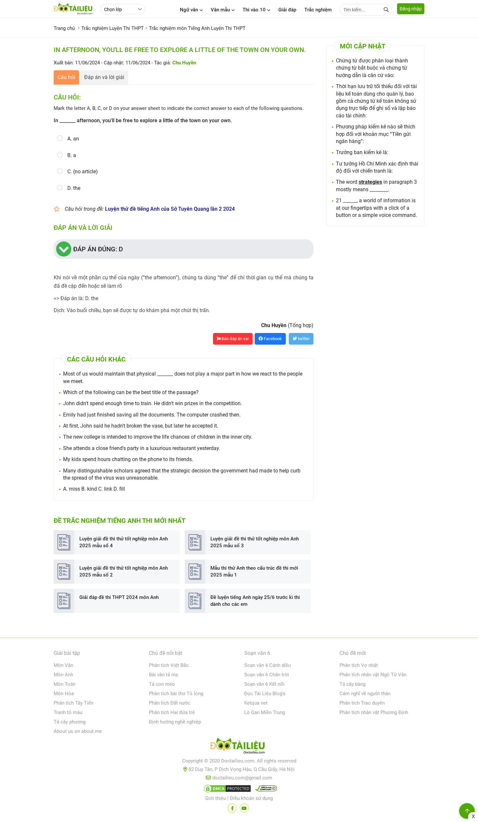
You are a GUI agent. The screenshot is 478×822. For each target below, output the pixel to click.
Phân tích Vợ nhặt (358, 665)
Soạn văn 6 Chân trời (266, 675)
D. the (73, 188)
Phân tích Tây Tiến (73, 703)
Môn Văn (63, 665)
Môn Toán (64, 684)
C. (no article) (82, 171)
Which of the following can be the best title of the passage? (131, 392)
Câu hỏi (66, 77)
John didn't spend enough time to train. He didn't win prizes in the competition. (152, 403)
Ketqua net (256, 703)
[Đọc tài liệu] (232, 808)
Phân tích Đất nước (169, 703)
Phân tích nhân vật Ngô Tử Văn (372, 675)
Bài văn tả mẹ (163, 675)
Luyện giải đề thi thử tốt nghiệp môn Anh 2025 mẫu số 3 (254, 542)
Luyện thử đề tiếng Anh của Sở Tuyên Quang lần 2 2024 (170, 209)
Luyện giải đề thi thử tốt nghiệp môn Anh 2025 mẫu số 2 (123, 571)
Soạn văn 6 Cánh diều (267, 665)
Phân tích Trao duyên (362, 703)
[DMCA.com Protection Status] (226, 790)
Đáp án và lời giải (104, 77)
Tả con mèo (162, 684)
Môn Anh (63, 675)
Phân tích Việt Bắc (169, 665)
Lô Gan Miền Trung (264, 712)
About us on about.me (78, 731)
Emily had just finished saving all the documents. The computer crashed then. (152, 415)
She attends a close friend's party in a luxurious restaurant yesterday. (141, 448)
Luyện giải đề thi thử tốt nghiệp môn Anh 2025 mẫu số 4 (123, 542)
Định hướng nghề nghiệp (175, 722)
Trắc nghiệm (318, 10)
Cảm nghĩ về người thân (365, 693)
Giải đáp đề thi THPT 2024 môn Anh (119, 597)
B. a (71, 155)
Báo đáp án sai (234, 338)
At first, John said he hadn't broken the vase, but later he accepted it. (140, 426)
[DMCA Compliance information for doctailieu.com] (264, 790)
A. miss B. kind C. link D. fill (94, 489)
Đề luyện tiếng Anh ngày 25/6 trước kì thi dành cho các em (255, 600)
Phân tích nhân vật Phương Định (373, 712)
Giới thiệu (215, 798)
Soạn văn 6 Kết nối (264, 684)
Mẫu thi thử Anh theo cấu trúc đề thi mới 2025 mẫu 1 (254, 571)
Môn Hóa (64, 693)
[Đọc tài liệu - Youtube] (244, 808)
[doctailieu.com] (239, 747)
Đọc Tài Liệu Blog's (264, 693)
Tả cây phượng (70, 722)
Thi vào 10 (254, 10)
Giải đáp (287, 10)
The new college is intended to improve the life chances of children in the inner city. (157, 437)
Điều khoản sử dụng (251, 798)
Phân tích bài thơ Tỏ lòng (176, 693)
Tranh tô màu (68, 712)
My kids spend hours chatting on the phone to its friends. (128, 459)
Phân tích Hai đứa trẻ (172, 712)
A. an (73, 139)
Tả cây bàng (352, 684)
